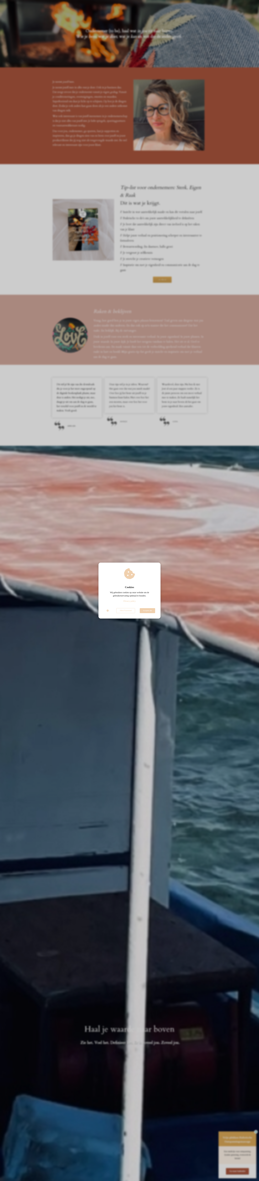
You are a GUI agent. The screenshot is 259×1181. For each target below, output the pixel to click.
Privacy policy (129, 601)
